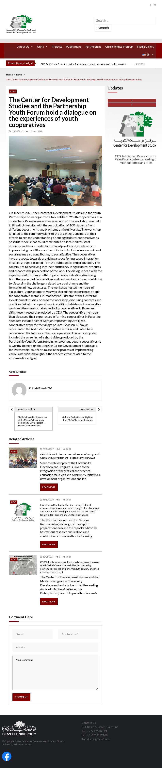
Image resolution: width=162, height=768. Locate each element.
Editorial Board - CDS (40, 388)
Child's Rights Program (119, 46)
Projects (57, 46)
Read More (49, 487)
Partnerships (93, 46)
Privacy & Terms (22, 744)
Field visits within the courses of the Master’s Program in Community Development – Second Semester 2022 (70, 456)
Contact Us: (89, 722)
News (13, 91)
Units (40, 46)
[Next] (132, 101)
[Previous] (132, 105)
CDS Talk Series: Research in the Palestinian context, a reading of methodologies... (84, 64)
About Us (23, 46)
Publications (73, 46)
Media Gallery (145, 46)
